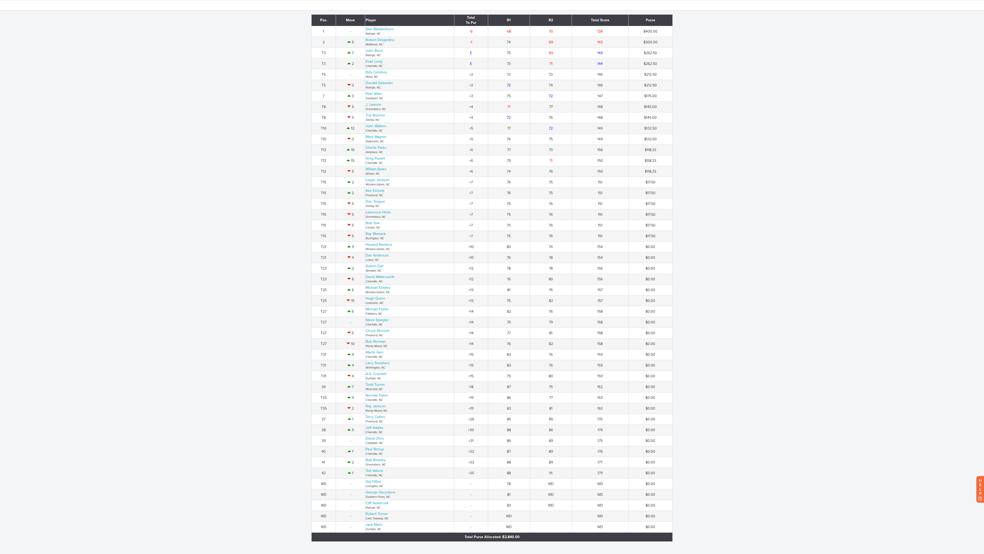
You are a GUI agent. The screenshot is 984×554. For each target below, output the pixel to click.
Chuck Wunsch (377, 331)
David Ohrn (375, 438)
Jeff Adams (374, 428)
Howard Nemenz (379, 244)
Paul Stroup (375, 449)
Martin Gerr (375, 352)
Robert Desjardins (380, 40)
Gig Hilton (373, 481)
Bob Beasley (376, 460)
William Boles (376, 169)
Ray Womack (376, 234)
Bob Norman (376, 341)
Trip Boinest (375, 115)
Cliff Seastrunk (377, 503)
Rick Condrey (376, 72)
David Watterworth (380, 277)
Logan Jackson (377, 180)
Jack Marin (374, 524)
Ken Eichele (375, 191)
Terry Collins (375, 417)
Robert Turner (377, 514)
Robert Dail (374, 266)
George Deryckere (380, 492)
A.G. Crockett (376, 374)
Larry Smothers (378, 363)
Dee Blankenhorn (380, 29)
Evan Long (374, 61)
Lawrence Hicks (378, 212)
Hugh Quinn (375, 298)
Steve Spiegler (377, 320)
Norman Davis (377, 395)
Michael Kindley (378, 287)
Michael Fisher (377, 309)
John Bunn (374, 50)
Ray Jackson (376, 406)
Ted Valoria (374, 471)
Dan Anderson (377, 255)
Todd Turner (375, 384)
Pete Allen (374, 94)
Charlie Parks (376, 147)
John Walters (376, 126)
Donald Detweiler (379, 83)
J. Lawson (373, 104)
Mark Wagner (376, 137)
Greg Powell (375, 158)
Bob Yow (373, 223)
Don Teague (375, 201)
